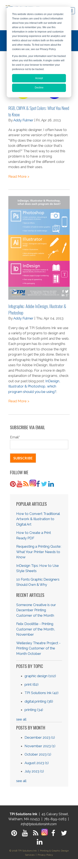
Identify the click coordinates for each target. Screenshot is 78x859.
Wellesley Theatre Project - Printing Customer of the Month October (38, 648)
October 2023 (38, 754)
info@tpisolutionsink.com (39, 824)
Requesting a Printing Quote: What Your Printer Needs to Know (38, 551)
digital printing (39, 701)
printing (34, 710)
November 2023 (40, 746)
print (31, 684)
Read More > (18, 176)
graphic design (40, 676)
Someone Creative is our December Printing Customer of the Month (36, 610)
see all (21, 719)
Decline (39, 87)
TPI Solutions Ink (41, 693)
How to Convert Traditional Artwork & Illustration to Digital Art (38, 519)
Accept (39, 78)
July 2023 (34, 771)
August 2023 (37, 763)
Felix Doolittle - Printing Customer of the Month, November (35, 629)
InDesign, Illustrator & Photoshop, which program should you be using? (34, 386)
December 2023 (40, 737)
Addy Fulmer (23, 120)
